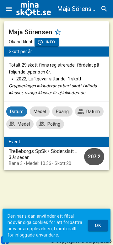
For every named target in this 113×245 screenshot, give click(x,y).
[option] (56, 157)
